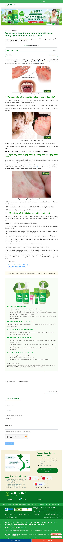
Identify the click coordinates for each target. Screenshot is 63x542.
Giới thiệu (37, 514)
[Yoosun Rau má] (10, 5)
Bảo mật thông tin (10, 514)
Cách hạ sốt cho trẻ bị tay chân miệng (18, 265)
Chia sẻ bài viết (52, 55)
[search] (57, 1)
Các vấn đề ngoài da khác (23, 39)
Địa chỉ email (9, 425)
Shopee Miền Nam (56, 537)
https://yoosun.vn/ (43, 61)
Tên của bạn (8, 418)
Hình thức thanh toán (11, 517)
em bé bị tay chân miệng (32, 167)
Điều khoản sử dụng (25, 514)
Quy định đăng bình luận (51, 517)
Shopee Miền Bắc (56, 534)
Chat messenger (16, 540)
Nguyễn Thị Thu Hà (33, 45)
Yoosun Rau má (9, 39)
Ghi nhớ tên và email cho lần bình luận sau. (18, 431)
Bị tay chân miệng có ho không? (17, 266)
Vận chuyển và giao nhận (51, 514)
